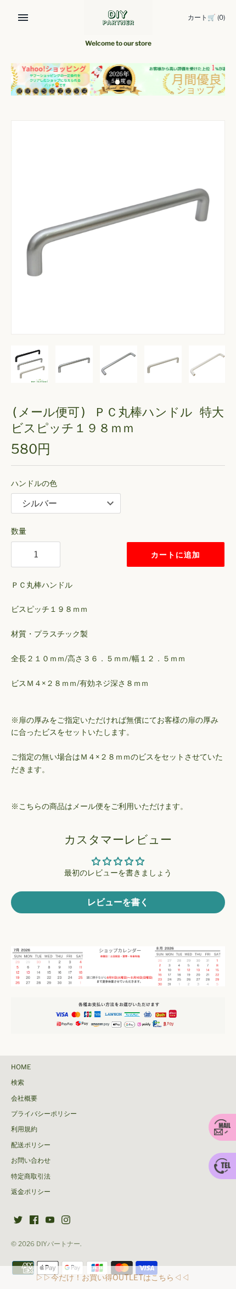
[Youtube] (50, 1220)
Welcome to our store (118, 43)
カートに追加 (175, 554)
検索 (17, 1082)
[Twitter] (18, 1220)
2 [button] (118, 82)
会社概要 (24, 1098)
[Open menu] (23, 17)
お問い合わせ (30, 1160)
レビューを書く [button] (118, 902)
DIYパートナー (58, 1244)
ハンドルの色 (34, 483)
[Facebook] (34, 1220)
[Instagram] (65, 1220)
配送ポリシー (30, 1145)
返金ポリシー (30, 1192)
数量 (18, 530)
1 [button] (106, 82)
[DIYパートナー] (118, 17)
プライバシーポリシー (44, 1114)
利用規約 (24, 1129)
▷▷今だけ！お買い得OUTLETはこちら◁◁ (112, 1277)
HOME (21, 1067)
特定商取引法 (30, 1176)
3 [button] (129, 82)
